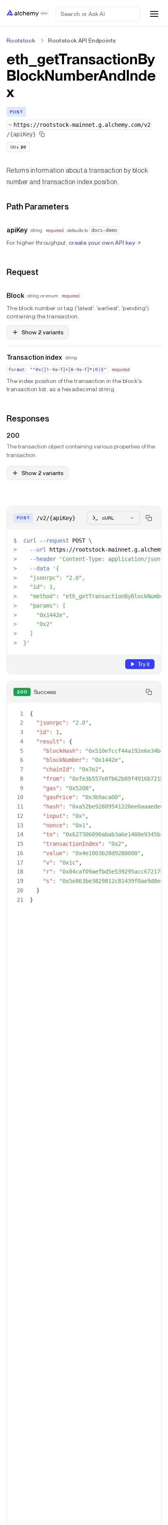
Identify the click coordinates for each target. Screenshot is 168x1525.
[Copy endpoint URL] (42, 134)
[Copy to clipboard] (149, 518)
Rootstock (21, 40)
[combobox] (79, 125)
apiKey (17, 230)
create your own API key (102, 242)
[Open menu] (154, 14)
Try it (143, 664)
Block (15, 296)
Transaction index (34, 357)
